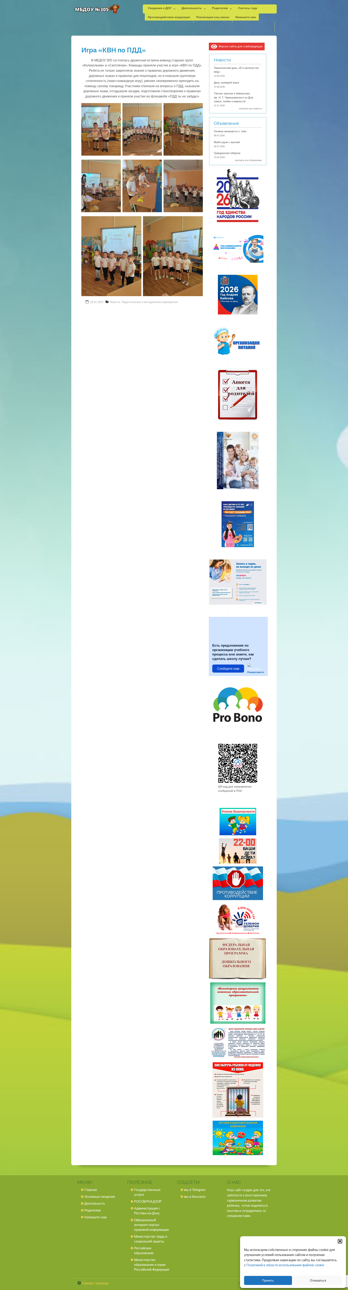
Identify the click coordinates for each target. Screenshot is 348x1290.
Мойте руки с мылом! (227, 142)
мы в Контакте (194, 1196)
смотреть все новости (250, 108)
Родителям (220, 8)
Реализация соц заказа (212, 17)
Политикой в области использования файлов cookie (285, 1265)
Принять (268, 1280)
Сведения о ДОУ (159, 8)
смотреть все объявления (248, 160)
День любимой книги (226, 82)
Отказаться (318, 1280)
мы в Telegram (194, 1190)
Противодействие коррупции (169, 17)
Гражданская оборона (227, 153)
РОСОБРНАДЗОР (148, 1201)
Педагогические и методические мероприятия (150, 302)
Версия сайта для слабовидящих (240, 46)
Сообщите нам (228, 668)
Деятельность (192, 8)
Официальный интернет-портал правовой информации (151, 1224)
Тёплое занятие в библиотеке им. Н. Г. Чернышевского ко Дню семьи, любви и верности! (233, 97)
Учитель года (247, 8)
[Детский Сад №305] (97, 9)
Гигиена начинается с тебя (230, 131)
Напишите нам (245, 17)
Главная (90, 1190)
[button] (340, 1241)
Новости (115, 302)
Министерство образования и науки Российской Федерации (151, 1264)
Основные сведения (99, 1196)
